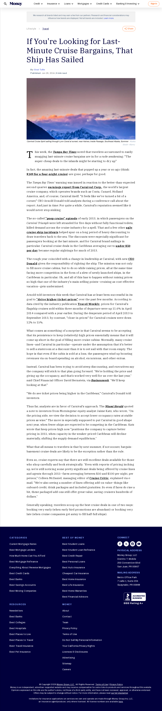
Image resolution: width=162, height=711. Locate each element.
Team (65, 622)
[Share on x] (126, 543)
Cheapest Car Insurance (75, 573)
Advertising (68, 658)
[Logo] (15, 4)
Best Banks (15, 579)
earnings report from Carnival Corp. (75, 187)
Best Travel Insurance (21, 646)
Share (130, 28)
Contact (67, 616)
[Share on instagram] (132, 543)
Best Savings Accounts (22, 585)
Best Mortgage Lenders (22, 550)
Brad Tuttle (39, 70)
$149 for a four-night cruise (47, 174)
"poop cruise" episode (61, 218)
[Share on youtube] (138, 543)
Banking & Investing (126, 4)
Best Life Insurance (73, 585)
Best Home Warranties (74, 591)
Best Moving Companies (22, 591)
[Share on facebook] (119, 543)
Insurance (52, 4)
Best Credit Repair (72, 556)
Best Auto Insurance (73, 567)
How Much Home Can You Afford (27, 556)
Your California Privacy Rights (78, 646)
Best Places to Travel (21, 640)
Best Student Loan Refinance (78, 550)
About (65, 611)
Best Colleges (17, 622)
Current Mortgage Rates (22, 544)
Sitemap (67, 663)
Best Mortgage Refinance (23, 562)
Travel (45, 29)
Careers (66, 669)
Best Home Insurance (74, 579)
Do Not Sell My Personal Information (82, 640)
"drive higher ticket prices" (57, 299)
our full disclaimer (119, 693)
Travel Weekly (89, 304)
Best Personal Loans (73, 562)
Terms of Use (69, 634)
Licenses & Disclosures (75, 652)
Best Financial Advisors (75, 597)
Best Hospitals (17, 628)
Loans (67, 4)
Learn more (109, 18)
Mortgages (83, 4)
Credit (37, 4)
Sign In (154, 4)
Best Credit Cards (19, 573)
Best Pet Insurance (20, 652)
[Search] (5, 4)
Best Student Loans (73, 544)
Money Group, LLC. (66, 684)
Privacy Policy (69, 628)
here (121, 702)
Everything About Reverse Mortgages (30, 567)
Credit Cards (102, 4)
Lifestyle (31, 29)
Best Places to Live (20, 634)
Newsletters (16, 611)
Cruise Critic (99, 478)
